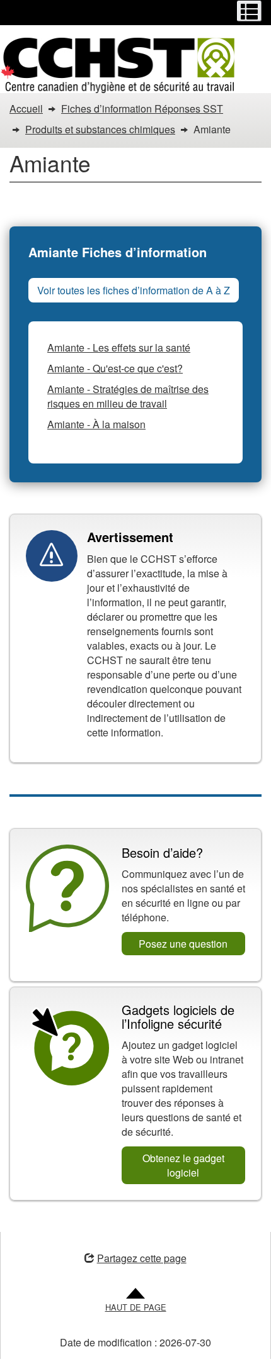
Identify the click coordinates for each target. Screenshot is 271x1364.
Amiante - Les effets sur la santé (118, 347)
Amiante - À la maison (96, 424)
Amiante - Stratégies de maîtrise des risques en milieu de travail (128, 396)
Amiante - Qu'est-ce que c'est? (115, 368)
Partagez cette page (141, 1258)
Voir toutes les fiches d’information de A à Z (133, 290)
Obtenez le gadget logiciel (183, 1165)
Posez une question (183, 943)
